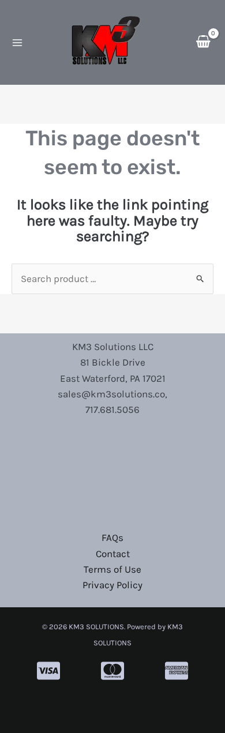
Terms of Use (112, 569)
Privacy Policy (112, 585)
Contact (113, 553)
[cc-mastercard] (112, 670)
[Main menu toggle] (17, 42)
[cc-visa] (48, 670)
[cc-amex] (176, 670)
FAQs (112, 537)
